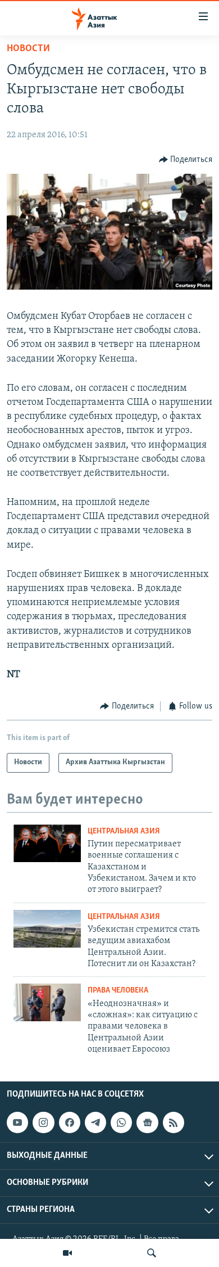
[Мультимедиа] (67, 1253)
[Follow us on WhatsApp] (121, 1122)
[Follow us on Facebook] (69, 1122)
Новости (28, 49)
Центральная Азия (124, 831)
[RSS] (173, 1122)
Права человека (118, 990)
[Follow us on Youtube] (17, 1122)
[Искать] (151, 1253)
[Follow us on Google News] (147, 1122)
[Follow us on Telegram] (95, 1122)
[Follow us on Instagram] (43, 1122)
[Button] (186, 159)
